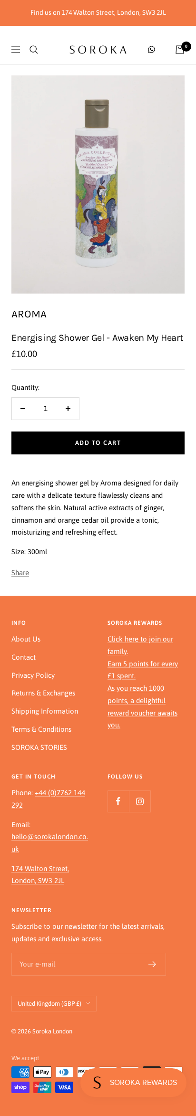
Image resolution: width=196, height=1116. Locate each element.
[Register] (152, 964)
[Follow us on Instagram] (139, 801)
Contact (23, 657)
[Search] (33, 49)
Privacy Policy (33, 675)
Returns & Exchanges (43, 693)
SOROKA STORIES (39, 747)
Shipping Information (44, 711)
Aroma (29, 313)
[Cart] (180, 49)
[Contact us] (151, 49)
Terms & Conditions (41, 729)
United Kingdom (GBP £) (49, 1003)
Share (20, 573)
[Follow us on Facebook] (118, 801)
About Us (25, 639)
